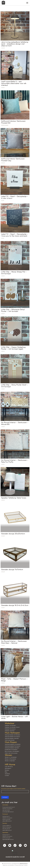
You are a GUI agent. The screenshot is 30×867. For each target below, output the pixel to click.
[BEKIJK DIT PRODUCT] (15, 25)
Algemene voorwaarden (8, 865)
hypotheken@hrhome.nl (8, 839)
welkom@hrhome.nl (7, 821)
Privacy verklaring (19, 865)
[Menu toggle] (27, 2)
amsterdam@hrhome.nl (8, 811)
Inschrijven (5, 797)
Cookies (26, 865)
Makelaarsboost (23, 863)
